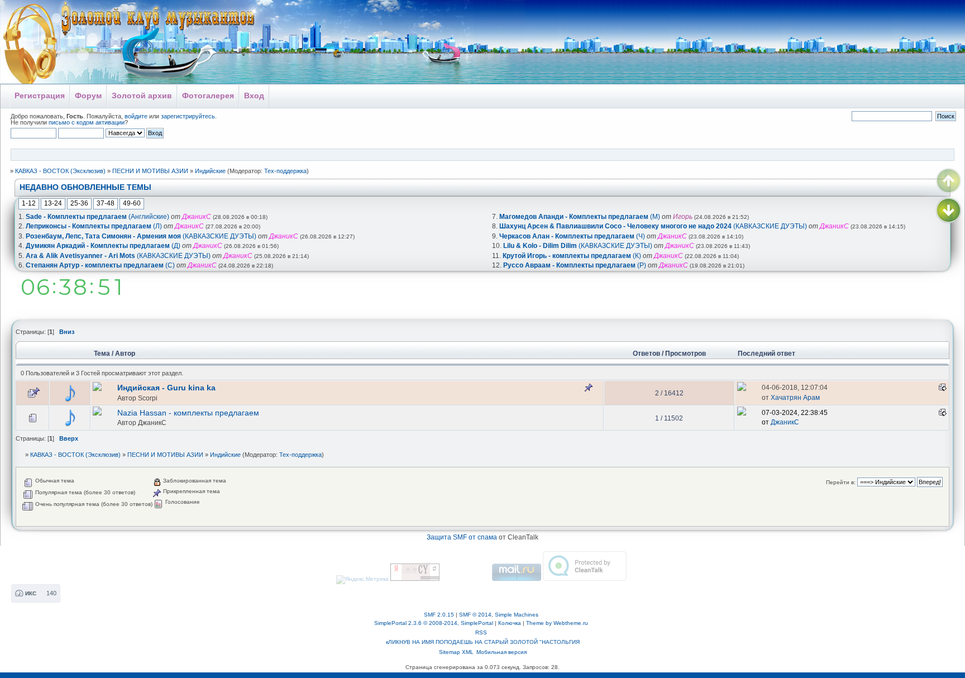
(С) (100, 265)
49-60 (131, 203)
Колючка (509, 623)
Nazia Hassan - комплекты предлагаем (188, 413)
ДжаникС (152, 422)
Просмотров (685, 353)
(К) (572, 256)
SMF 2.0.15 (439, 615)
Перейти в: (841, 482)
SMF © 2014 (475, 615)
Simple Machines (516, 615)
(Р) (574, 265)
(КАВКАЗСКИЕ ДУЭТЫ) (141, 236)
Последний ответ (767, 353)
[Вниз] (949, 210)
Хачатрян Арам (795, 398)
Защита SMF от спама (462, 537)
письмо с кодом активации (87, 122)
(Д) (103, 246)
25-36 (79, 203)
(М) (579, 217)
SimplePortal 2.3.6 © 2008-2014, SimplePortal (433, 623)
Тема (102, 353)
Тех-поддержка (285, 171)
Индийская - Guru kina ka (166, 388)
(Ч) (572, 236)
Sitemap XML (456, 652)
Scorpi (147, 398)
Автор (125, 353)
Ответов (646, 353)
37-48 (105, 203)
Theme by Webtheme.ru (557, 623)
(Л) (94, 226)
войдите (136, 116)
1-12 (28, 203)
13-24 (53, 203)
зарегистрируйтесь (188, 116)
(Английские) (97, 217)
